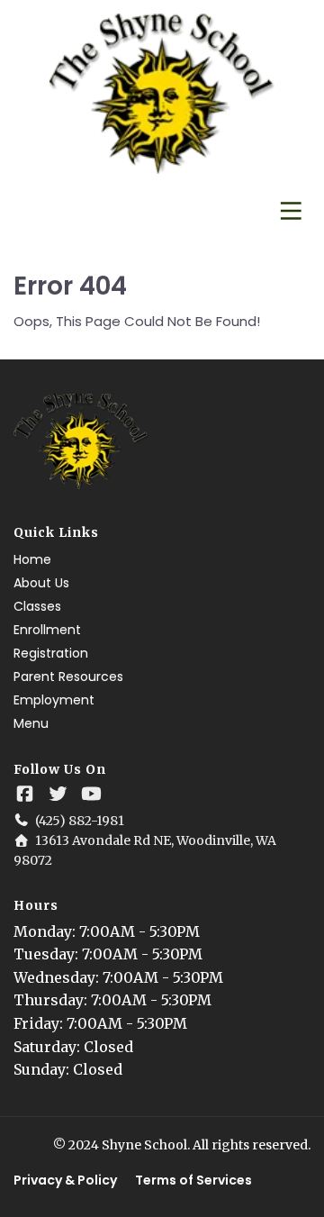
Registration (51, 653)
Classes (37, 606)
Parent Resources (68, 676)
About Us (41, 583)
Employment (54, 700)
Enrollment (47, 629)
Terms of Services (193, 1180)
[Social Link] (25, 794)
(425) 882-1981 (79, 821)
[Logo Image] (162, 95)
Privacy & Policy (65, 1180)
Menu (31, 723)
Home (32, 559)
